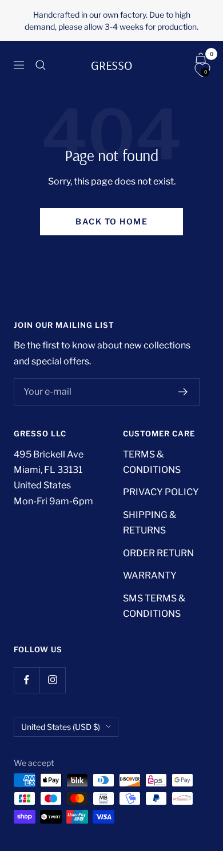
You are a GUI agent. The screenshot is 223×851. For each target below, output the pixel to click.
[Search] (40, 65)
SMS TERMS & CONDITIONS (154, 606)
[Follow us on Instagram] (52, 680)
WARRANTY (150, 575)
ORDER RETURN (158, 553)
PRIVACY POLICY (161, 492)
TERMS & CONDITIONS (152, 462)
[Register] (183, 392)
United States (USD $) (60, 727)
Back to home (111, 221)
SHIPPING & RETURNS (149, 522)
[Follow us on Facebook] (26, 680)
